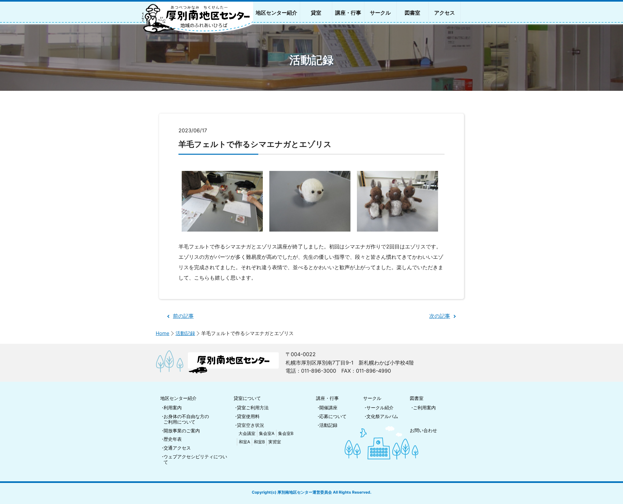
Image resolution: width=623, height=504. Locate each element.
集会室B (285, 433)
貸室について (247, 398)
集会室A (267, 433)
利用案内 (173, 407)
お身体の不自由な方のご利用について (186, 419)
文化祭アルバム (382, 416)
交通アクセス (177, 447)
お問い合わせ (423, 430)
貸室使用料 (248, 416)
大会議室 (246, 433)
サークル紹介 (380, 407)
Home (162, 333)
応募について (333, 416)
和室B (259, 441)
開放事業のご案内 (182, 430)
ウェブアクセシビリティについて (195, 459)
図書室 (416, 398)
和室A (244, 441)
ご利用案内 (424, 407)
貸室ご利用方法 (253, 407)
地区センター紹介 (178, 398)
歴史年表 (173, 439)
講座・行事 (327, 398)
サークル (372, 398)
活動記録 (185, 333)
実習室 (274, 441)
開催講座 (328, 407)
